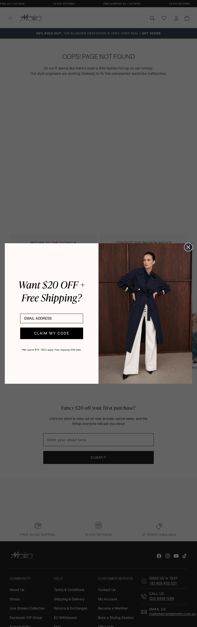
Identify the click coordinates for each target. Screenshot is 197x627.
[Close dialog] (188, 247)
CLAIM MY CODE (51, 333)
